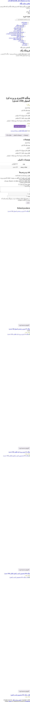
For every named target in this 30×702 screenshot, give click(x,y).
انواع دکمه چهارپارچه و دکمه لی (13, 33)
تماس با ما (24, 44)
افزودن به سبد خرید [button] (24, 325)
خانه (29, 54)
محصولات (24, 23)
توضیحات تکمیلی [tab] (17, 135)
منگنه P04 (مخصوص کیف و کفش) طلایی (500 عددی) (17, 573)
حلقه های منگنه (20, 36)
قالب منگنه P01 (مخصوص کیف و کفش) (20, 695)
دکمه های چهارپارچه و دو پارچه (16, 32)
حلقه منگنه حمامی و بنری (15, 37)
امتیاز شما (27, 184)
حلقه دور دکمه (17, 29)
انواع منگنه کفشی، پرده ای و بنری (18, 54)
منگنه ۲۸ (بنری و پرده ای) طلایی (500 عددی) (19, 452)
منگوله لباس (21, 40)
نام (29, 194)
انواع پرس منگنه (20, 25)
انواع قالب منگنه (17, 39)
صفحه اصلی (24, 22)
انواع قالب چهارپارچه (16, 35)
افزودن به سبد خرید (19, 126)
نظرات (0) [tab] (9, 135)
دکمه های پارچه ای (19, 26)
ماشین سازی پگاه (25, 3)
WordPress (27, 701)
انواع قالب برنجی (17, 30)
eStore (10, 701)
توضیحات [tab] (26, 135)
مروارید (22, 42)
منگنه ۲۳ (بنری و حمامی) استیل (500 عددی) (19, 329)
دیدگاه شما (27, 186)
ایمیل (28, 196)
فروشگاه (25, 43)
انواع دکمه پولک (17, 28)
